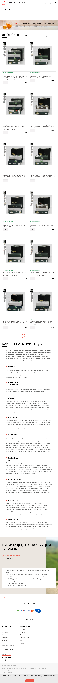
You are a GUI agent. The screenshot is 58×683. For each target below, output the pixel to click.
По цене (42, 36)
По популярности (50, 36)
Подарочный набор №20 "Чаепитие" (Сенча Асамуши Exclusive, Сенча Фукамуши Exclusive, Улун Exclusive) (42, 274)
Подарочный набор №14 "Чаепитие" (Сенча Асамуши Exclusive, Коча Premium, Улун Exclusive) (15, 323)
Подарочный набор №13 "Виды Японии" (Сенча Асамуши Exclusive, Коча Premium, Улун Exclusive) (41, 323)
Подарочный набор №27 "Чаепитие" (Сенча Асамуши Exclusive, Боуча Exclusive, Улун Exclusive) (42, 225)
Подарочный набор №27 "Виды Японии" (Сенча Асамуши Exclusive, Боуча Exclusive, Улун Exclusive (42, 126)
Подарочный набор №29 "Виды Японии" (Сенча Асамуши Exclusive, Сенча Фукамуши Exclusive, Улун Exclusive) (42, 177)
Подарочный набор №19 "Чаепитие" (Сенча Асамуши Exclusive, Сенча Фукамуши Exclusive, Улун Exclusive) (42, 76)
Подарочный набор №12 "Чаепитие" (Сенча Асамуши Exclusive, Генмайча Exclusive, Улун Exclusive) (15, 225)
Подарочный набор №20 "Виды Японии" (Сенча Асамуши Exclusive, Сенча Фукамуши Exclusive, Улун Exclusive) (15, 274)
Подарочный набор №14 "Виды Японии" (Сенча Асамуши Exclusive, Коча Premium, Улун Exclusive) (14, 177)
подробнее (23, 675)
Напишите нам (6, 654)
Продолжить (30, 680)
